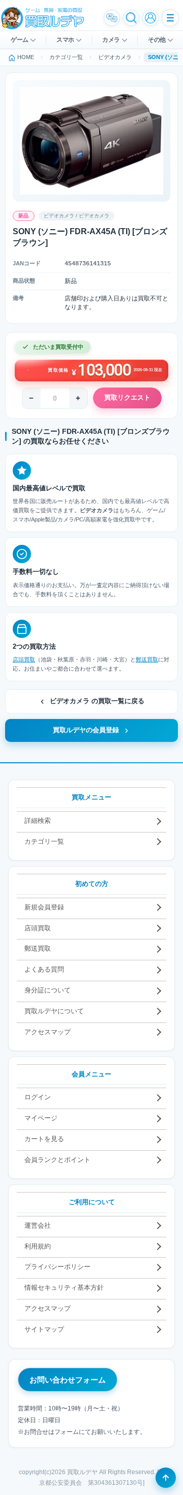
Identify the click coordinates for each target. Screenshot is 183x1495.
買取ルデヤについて (54, 1011)
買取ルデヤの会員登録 (86, 730)
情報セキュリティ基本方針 (64, 1287)
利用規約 (37, 1246)
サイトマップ (44, 1329)
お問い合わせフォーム (67, 1379)
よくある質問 (44, 969)
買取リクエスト (127, 397)
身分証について (47, 990)
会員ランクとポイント (57, 1160)
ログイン (37, 1097)
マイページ (40, 1118)
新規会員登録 (44, 907)
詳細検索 (37, 820)
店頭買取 (24, 659)
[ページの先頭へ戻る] (166, 1478)
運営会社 (37, 1225)
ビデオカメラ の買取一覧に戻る (97, 701)
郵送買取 (147, 659)
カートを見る (44, 1139)
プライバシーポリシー (57, 1266)
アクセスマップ (47, 1032)
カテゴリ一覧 (44, 841)
